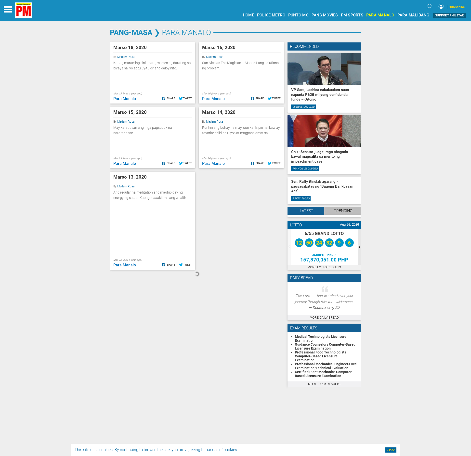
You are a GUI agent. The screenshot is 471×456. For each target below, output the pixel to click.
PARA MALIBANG (413, 15)
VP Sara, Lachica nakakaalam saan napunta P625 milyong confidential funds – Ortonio (320, 95)
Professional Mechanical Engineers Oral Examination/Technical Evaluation (326, 366)
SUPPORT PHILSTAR (449, 15)
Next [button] (359, 247)
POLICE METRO (271, 15)
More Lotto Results (324, 267)
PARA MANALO (380, 15)
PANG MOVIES (325, 15)
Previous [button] (289, 247)
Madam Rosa (125, 57)
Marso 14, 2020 (219, 112)
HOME (248, 15)
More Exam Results (324, 384)
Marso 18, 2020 (130, 47)
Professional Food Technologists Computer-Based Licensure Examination (320, 356)
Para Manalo (186, 32)
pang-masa (131, 32)
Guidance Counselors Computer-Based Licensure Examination (325, 346)
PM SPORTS (352, 15)
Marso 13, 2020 (130, 177)
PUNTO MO (298, 15)
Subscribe (457, 7)
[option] (324, 247)
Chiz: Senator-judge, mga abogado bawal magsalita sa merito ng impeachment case (319, 157)
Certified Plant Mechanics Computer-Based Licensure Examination (324, 374)
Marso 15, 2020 (130, 112)
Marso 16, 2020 (219, 47)
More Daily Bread (324, 317)
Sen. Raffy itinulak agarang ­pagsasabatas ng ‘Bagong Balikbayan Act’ (322, 186)
